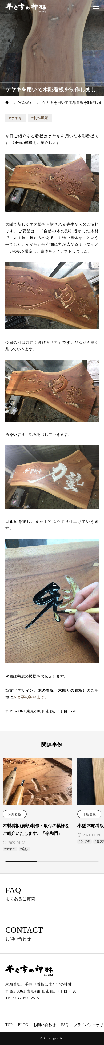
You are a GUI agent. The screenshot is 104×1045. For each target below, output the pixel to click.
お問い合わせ (44, 1025)
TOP (9, 1025)
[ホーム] (7, 102)
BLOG (23, 1025)
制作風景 (40, 118)
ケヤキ (16, 118)
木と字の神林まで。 (30, 697)
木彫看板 (14, 814)
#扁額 (24, 849)
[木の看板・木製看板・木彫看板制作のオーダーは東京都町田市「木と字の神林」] (25, 8)
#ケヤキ (9, 849)
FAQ (64, 1025)
